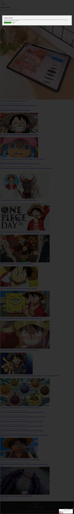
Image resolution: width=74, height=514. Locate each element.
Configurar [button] (13, 22)
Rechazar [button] (9, 22)
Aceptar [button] (6, 22)
